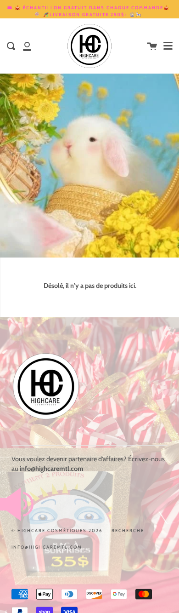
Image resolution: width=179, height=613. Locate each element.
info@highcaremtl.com (46, 547)
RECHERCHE (128, 530)
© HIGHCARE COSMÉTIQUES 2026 (56, 530)
